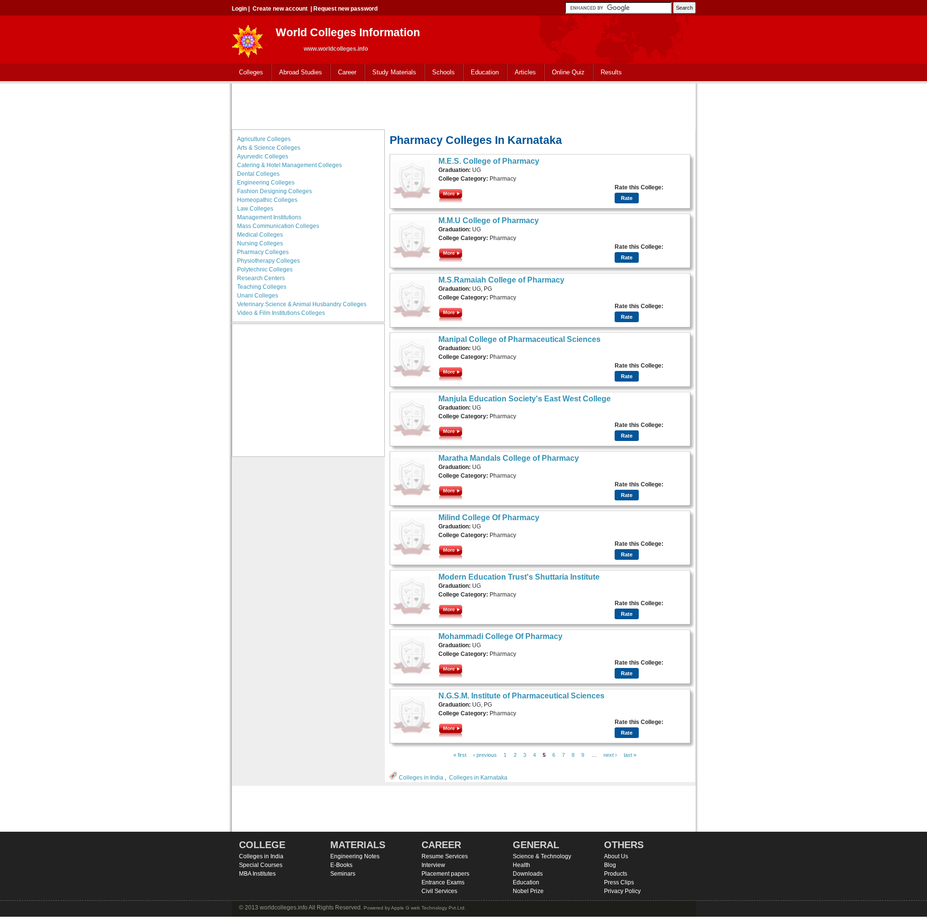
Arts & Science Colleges (268, 147)
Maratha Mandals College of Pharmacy (508, 458)
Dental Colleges (258, 173)
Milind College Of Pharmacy (488, 517)
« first (459, 755)
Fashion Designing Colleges (274, 191)
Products (615, 873)
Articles (525, 72)
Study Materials (390, 73)
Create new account (280, 8)
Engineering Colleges (266, 182)
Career (343, 73)
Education (481, 73)
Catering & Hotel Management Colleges (289, 165)
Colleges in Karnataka (478, 777)
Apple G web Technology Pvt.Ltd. (428, 907)
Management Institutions (269, 217)
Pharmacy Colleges (263, 252)
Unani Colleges (257, 295)
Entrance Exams (442, 882)
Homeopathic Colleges (267, 200)
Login (239, 8)
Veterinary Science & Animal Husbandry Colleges (301, 304)
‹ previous (485, 755)
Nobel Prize (528, 891)
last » (630, 755)
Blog (610, 865)
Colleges (247, 73)
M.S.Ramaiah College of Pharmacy (501, 280)
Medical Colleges (260, 234)
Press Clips (619, 882)
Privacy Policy (622, 891)
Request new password (345, 8)
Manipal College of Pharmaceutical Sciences (519, 339)
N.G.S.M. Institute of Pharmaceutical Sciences (521, 696)
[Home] (248, 38)
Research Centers (261, 278)
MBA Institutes (257, 873)
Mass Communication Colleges (278, 226)
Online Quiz (568, 72)
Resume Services (444, 856)
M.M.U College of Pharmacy (488, 220)
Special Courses (260, 865)
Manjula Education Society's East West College (524, 399)
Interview (433, 865)
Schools (440, 73)
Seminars (342, 873)
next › (610, 755)
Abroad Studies (297, 73)
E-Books (341, 865)
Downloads (528, 873)
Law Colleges (255, 208)
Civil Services (439, 891)
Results (611, 72)
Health (521, 865)
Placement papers (445, 873)
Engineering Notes (354, 856)
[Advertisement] (463, 105)
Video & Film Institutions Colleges (281, 313)
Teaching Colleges (261, 287)
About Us (616, 856)
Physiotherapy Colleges (268, 260)
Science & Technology (542, 856)
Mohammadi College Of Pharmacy (500, 636)
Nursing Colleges (260, 243)
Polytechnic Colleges (265, 269)
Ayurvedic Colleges (262, 156)
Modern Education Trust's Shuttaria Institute (519, 577)
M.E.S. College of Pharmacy (488, 161)
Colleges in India (421, 777)
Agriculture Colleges (264, 139)
